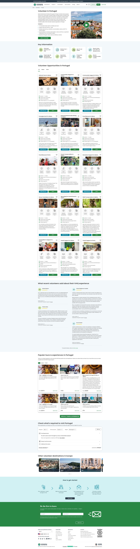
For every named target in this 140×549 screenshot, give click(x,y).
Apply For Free (44, 38)
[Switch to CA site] (47, 534)
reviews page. (75, 348)
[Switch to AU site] (42, 534)
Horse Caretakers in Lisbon (46, 197)
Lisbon (42, 69)
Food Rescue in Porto (44, 155)
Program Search (59, 532)
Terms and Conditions (72, 535)
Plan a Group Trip (59, 535)
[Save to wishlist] (56, 75)
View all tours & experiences (70, 416)
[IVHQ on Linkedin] (46, 539)
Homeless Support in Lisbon (90, 155)
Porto (47, 69)
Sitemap (69, 539)
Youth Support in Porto (89, 240)
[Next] (102, 465)
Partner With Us (70, 538)
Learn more (55, 390)
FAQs (57, 536)
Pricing (73, 4)
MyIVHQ (103, 4)
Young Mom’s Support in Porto (46, 240)
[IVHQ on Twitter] (44, 539)
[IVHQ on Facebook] (38, 539)
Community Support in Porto (91, 75)
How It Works (58, 531)
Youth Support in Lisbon (67, 240)
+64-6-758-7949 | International (85, 532)
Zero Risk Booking (59, 534)
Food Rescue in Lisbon (89, 116)
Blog (69, 532)
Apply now (70, 498)
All (38, 69)
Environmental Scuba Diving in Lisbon (68, 116)
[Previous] (38, 465)
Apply (98, 4)
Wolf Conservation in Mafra (90, 197)
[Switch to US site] (39, 534)
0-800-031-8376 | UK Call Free (85, 535)
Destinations (46, 4)
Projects (53, 4)
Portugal (85, 317)
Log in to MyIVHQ (59, 539)
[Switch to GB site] (45, 534)
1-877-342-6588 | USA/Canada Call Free (87, 534)
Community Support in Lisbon (67, 75)
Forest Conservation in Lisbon (67, 154)
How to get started (70, 480)
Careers (69, 534)
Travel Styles (59, 4)
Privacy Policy (70, 536)
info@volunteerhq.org (84, 531)
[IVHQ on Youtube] (48, 539)
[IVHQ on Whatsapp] (51, 539)
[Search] (86, 4)
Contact (93, 4)
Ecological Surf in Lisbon (45, 116)
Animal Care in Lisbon (45, 75)
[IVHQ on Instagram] (40, 539)
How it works (67, 4)
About (78, 4)
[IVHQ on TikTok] (42, 539)
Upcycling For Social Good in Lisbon (68, 197)
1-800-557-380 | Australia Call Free (86, 536)
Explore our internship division (96, 546)
